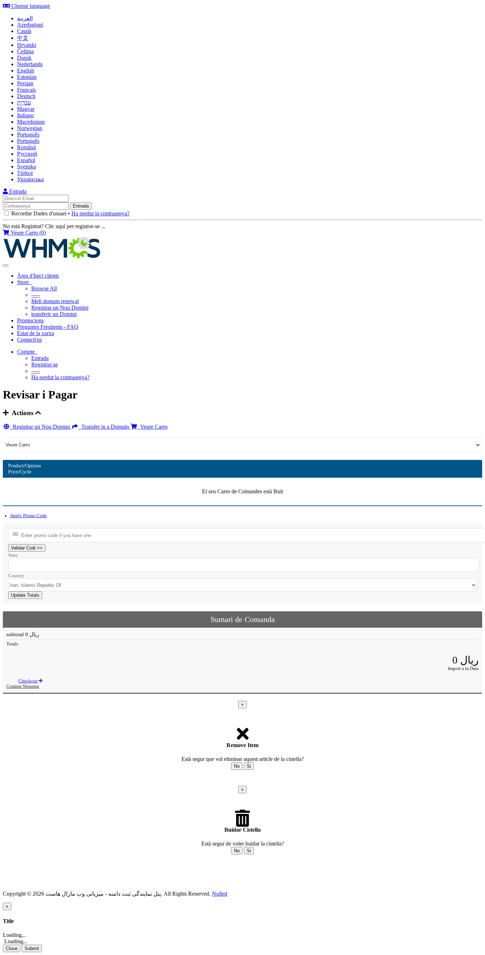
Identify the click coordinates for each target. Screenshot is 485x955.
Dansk (24, 58)
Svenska (26, 166)
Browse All (44, 288)
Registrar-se (44, 364)
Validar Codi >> (27, 548)
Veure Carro (152, 427)
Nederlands (30, 64)
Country (16, 575)
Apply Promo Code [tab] (28, 515)
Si (249, 766)
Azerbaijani (30, 25)
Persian (25, 83)
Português (28, 135)
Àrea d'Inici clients (38, 276)
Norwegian (29, 128)
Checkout (28, 680)
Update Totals (25, 595)
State (13, 555)
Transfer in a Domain (104, 427)
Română (26, 147)
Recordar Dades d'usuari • (70, 213)
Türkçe (25, 173)
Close (11, 948)
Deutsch (26, 96)
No (237, 766)
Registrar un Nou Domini (59, 308)
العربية (25, 18)
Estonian (27, 77)
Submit (31, 948)
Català (24, 31)
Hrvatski (26, 45)
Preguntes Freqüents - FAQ (47, 327)
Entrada (17, 191)
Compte (27, 352)
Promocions (30, 320)
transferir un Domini (54, 314)
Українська (30, 179)
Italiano (25, 115)
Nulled (219, 894)
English (25, 71)
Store (24, 282)
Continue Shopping (22, 686)
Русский (27, 154)
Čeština (25, 51)
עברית (24, 103)
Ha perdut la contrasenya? (100, 213)
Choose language (30, 6)
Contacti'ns (29, 340)
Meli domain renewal (55, 301)
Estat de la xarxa (35, 333)
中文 (22, 38)
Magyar (25, 109)
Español (26, 160)
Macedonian (31, 122)
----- (35, 295)
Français (26, 90)
